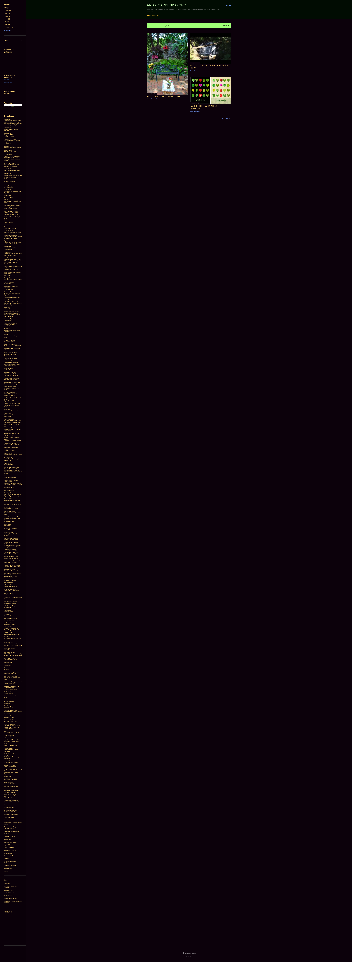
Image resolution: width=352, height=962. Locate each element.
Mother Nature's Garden (11, 790)
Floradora (6, 476)
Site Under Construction (11, 562)
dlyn (5, 226)
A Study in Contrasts (9, 627)
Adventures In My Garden (11, 672)
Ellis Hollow (7, 858)
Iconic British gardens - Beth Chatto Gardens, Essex (12, 364)
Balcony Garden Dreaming (11, 467)
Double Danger (8, 453)
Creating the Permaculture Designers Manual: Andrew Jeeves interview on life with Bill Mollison (13, 471)
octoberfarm (7, 195)
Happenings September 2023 (12, 232)
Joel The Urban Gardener (11, 786)
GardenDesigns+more (10, 692)
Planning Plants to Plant (10, 710)
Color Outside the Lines (10, 344)
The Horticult (7, 252)
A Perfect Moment (9, 309)
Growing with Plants (9, 856)
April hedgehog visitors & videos (13, 279)
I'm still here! (7, 607)
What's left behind (9, 369)
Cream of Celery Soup (10, 659)
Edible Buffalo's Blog (9, 724)
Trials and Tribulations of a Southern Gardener (11, 686)
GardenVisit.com (8, 890)
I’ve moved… (7, 788)
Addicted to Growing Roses (11, 741)
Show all (226, 26)
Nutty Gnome (7, 173)
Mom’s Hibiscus (8, 464)
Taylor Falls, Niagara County (164, 96)
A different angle (8, 360)
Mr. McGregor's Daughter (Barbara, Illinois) (11, 827)
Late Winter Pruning (9, 341)
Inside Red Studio (9, 715)
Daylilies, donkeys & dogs (11, 556)
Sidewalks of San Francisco (12, 410)
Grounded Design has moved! (12, 440)
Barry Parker (7, 409)
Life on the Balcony (9, 652)
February (8, 27)
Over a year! (7, 525)
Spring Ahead (7, 220)
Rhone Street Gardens (10, 352)
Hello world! (7, 224)
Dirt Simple (7, 307)
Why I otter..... (8, 649)
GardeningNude (8, 868)
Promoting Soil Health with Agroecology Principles (11, 207)
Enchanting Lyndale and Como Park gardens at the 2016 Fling (13, 483)
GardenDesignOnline (10, 231)
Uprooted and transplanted (11, 570)
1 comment (197, 70)
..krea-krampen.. (8, 706)
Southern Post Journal (10, 235)
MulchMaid (7, 328)
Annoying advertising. (10, 603)
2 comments (154, 99)
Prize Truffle (7, 326)
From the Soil (7, 610)
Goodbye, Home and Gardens (12, 566)
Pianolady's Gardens (10, 580)
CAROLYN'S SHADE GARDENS (13, 176)
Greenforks (7, 637)
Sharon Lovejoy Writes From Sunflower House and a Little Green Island (12, 518)
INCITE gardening (9, 817)
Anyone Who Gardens (10, 845)
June (7, 16)
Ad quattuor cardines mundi (12, 561)
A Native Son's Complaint (11, 586)
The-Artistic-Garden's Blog (11, 831)
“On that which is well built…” (12, 445)
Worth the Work (8, 611)
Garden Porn (7, 665)
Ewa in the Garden (9, 419)
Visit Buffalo (7, 883)
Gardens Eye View (9, 146)
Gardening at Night (9, 569)
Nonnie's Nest (8, 662)
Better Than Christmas (10, 798)
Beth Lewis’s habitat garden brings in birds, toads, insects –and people (12, 142)
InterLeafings (7, 776)
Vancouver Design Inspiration (12, 384)
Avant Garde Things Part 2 (11, 269)
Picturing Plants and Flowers (12, 205)
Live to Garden (8, 524)
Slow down (7, 299)
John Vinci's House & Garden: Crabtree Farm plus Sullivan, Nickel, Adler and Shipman (12, 552)
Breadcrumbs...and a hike (11, 590)
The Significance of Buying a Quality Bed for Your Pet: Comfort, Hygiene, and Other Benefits (12, 158)
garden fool (7, 507)
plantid (6, 731)
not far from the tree (9, 163)
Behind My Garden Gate (11, 814)
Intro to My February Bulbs (11, 379)
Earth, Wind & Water (9, 648)
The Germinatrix (8, 748)
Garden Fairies (8, 895)
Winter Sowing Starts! (10, 766)
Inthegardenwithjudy (9, 392)
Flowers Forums (8, 804)
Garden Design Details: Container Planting (10, 577)
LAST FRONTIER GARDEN (12, 403)
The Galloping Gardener (11, 362)
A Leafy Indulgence (9, 185)
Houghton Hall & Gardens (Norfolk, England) (11, 135)
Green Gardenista (9, 847)
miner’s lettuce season (10, 529)
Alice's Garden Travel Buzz (11, 211)
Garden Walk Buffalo (10, 893)
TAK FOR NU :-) (8, 707)
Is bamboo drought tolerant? (12, 634)
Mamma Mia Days (9, 701)
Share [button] (148, 99)
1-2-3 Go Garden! (9, 735)
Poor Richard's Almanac (11, 601)
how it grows (7, 839)
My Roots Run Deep (9, 181)
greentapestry (8, 150)
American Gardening (10, 865)
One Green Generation (10, 676)
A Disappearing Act (9, 683)
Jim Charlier (6, 79)
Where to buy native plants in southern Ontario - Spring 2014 (13, 644)
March (8, 24)
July (7, 13)
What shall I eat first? (10, 624)
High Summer (8, 275)
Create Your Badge (8, 82)
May (7, 19)
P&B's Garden (8, 463)
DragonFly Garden (9, 282)
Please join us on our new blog (12, 699)
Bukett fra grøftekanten (10, 745)
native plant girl (8, 642)
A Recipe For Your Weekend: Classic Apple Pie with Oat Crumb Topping (12, 727)
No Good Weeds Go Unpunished (9, 415)
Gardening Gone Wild (10, 372)
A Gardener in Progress (10, 606)
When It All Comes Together (12, 500)
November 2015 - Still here (11, 558)
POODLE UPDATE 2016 (11, 508)
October (8, 10)
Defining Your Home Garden (12, 565)
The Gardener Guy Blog (11, 800)
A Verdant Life (8, 585)
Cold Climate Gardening (11, 200)
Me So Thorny (8, 498)
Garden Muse (8, 834)
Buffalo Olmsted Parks (10, 898)
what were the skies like (10, 618)
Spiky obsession (8, 368)
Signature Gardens (9, 340)
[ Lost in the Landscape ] (11, 528)
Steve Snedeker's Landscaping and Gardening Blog (13, 267)
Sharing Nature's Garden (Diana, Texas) (11, 480)
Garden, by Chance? (10, 765)
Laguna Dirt (7, 761)
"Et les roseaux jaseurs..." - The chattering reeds (13, 770)
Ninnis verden (8, 744)
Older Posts (226, 118)
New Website (7, 599)
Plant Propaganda (9, 807)
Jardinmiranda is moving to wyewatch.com (11, 459)
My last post (7, 283)
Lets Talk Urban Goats (10, 721)
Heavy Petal (7, 292)
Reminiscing (7, 320)
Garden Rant (7, 119)
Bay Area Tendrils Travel (11, 538)
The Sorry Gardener (9, 836)
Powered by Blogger (190, 953)
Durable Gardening (9, 511)
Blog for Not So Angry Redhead (13, 682)
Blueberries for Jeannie (10, 594)
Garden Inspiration (9, 717)
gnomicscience (8, 871)
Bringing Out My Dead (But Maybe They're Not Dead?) (11, 629)
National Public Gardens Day (12, 802)
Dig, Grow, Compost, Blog (11, 378)
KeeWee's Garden (9, 622)
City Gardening (8, 154)
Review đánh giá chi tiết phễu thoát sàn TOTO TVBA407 (12, 243)
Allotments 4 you (8, 319)
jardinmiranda (8, 457)
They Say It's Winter (9, 450)
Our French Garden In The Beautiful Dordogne (11, 323)
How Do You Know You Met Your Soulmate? (12, 315)
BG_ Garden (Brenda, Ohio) (12, 739)
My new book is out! (9, 620)
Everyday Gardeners (10, 443)
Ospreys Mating (8, 435)
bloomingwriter (8, 493)
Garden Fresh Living (10, 850)
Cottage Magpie (8, 222)
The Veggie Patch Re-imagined (13, 597)
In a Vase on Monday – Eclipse (13, 147)
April (7, 21)
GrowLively (7, 820)
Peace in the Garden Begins (12, 170)
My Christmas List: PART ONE (12, 345)
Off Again (6, 669)
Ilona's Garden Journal (10, 169)
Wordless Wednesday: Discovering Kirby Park (10, 778)
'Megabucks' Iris (8, 582)
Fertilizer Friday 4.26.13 (11, 689)
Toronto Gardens (8, 487)
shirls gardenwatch (9, 278)
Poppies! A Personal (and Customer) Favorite (11, 394)
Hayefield (6, 241)
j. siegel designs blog (10, 549)
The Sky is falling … (9, 693)
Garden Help (7, 246)
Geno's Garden (8, 593)
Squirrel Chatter (8, 532)
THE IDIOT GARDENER (11, 302)
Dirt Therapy (7, 133)
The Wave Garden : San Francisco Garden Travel (11, 213)
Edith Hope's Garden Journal (12, 297)
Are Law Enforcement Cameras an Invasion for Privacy (13, 237)
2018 (6, 8)
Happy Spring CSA (9, 401)
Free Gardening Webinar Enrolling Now (11, 248)
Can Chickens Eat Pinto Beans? (13, 454)
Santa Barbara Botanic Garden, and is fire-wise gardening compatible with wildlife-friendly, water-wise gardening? (13, 123)
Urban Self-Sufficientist (10, 720)
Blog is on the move (9, 783)
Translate (17, 107)
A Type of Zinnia (8, 187)
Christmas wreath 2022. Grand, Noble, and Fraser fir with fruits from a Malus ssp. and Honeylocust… (13, 261)
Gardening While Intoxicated (12, 348)
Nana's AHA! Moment (10, 673)
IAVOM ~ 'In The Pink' (10, 152)
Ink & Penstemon (9, 258)
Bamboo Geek (8, 632)
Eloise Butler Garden (10, 477)
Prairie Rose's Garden (10, 386)
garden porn (7, 503)
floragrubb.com (8, 853)
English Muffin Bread (10, 228)
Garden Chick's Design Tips (12, 382)
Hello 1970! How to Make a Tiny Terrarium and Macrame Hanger (13, 654)
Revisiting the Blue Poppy (11, 539)
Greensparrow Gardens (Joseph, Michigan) (10, 810)
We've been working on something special (10, 489)
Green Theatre (8, 668)
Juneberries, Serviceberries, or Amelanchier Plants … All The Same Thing (13, 429)
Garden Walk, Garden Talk (11, 433)
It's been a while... (9, 289)
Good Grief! (7, 703)
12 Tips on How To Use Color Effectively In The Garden (12, 374)
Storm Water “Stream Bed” (11, 733)
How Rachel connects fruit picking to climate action (11, 165)
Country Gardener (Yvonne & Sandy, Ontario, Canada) (12, 312)
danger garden (8, 127)
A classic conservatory (10, 350)
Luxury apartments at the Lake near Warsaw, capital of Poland (13, 421)
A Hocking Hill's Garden (10, 842)
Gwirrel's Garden (8, 782)
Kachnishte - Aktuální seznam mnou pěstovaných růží (12, 546)
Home (149, 15)
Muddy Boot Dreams (10, 589)
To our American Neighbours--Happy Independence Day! (12, 495)
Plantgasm (7, 614)
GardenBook (7, 190)
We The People (8, 197)
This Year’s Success (9, 792)
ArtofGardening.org (166, 5)
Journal (6, 334)
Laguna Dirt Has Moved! (11, 762)
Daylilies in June (8, 737)
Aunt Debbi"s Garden (10, 658)
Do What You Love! (9, 521)
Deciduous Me (8, 616)
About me (155, 15)
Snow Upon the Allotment (11, 183)
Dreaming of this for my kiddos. (13, 504)
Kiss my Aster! (8, 413)
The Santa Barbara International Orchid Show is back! (13, 254)
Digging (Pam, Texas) (10, 139)
